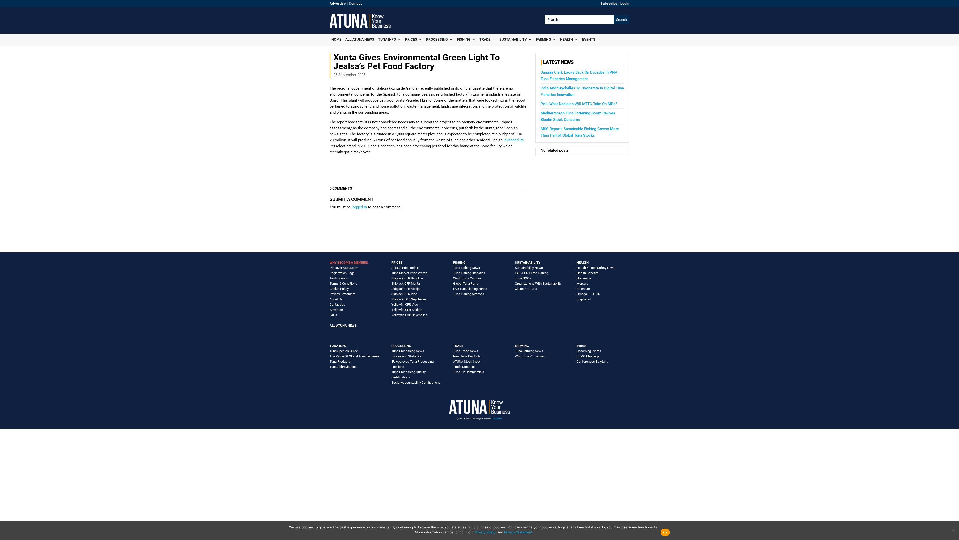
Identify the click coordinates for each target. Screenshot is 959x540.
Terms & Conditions (343, 284)
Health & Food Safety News (596, 268)
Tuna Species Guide (344, 351)
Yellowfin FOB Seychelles (409, 315)
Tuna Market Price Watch (409, 273)
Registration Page (342, 273)
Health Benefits (587, 273)
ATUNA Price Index (404, 268)
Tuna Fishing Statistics (469, 273)
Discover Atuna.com (344, 268)
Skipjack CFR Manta (405, 284)
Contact (355, 4)
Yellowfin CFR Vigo (404, 304)
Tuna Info (387, 40)
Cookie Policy (339, 289)
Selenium (583, 289)
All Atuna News (359, 40)
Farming (543, 40)
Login (624, 4)
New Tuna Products (467, 356)
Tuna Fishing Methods (468, 294)
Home (336, 40)
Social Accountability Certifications (415, 382)
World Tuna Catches (467, 278)
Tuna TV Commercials (468, 372)
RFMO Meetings (588, 356)
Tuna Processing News (407, 351)
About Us (336, 299)
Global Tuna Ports (465, 284)
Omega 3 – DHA (588, 294)
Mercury (582, 284)
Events (588, 40)
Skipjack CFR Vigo (404, 294)
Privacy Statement (342, 294)
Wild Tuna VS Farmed (530, 356)
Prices (411, 40)
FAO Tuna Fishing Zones (470, 289)
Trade (485, 40)
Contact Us (337, 304)
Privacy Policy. (485, 532)
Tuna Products (340, 362)
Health (566, 40)
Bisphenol (584, 299)
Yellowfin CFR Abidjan (406, 310)
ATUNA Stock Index (466, 362)
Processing (437, 40)
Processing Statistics (406, 356)
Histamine (584, 278)
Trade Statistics (464, 367)
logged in (359, 207)
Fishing (464, 40)
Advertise (338, 4)
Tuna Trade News (465, 351)
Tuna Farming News (529, 351)
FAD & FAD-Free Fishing (531, 273)
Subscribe (609, 4)
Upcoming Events (589, 351)
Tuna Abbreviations (343, 367)
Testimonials (339, 278)
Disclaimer (497, 419)
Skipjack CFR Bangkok (407, 278)
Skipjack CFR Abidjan (406, 289)
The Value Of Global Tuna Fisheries (354, 356)
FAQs (333, 315)
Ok (665, 532)
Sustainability (513, 40)
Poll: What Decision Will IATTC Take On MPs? (579, 104)
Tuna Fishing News (466, 268)
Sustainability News (529, 268)
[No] (952, 530)
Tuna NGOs (523, 278)
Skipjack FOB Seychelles (409, 299)
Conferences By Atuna (592, 362)
